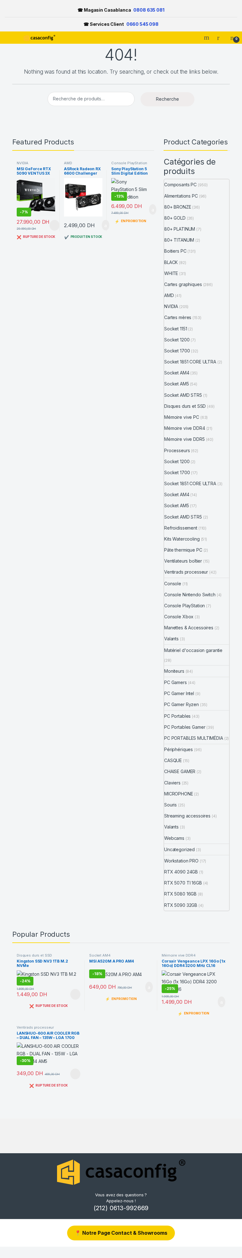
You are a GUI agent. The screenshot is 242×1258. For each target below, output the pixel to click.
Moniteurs (174, 671)
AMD (68, 163)
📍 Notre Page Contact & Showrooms (121, 1233)
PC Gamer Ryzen (181, 704)
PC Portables (177, 716)
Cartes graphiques (183, 284)
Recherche (167, 99)
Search (207, 37)
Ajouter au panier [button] (102, 225)
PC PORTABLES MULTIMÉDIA (193, 738)
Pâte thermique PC (183, 550)
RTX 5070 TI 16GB (183, 882)
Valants (171, 638)
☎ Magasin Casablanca (121, 10)
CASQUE (173, 760)
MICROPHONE (178, 793)
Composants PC (180, 184)
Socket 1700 (177, 350)
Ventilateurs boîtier (183, 561)
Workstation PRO (181, 860)
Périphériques (178, 749)
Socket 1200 (176, 339)
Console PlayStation (129, 163)
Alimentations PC (181, 196)
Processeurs (177, 450)
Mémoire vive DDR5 (184, 439)
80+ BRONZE (177, 207)
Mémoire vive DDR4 (184, 428)
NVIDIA (22, 163)
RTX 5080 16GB (180, 893)
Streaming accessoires (187, 815)
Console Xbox (178, 616)
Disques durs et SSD (185, 406)
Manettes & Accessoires (188, 627)
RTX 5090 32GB (180, 905)
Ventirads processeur (186, 572)
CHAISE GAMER (179, 771)
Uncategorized (179, 849)
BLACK (171, 262)
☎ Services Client (121, 24)
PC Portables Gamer (184, 727)
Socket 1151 (175, 328)
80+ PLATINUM (179, 229)
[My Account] (220, 37)
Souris (170, 804)
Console (172, 583)
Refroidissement (180, 528)
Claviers (172, 782)
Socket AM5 (176, 383)
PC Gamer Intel (179, 693)
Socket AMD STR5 (183, 395)
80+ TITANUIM (179, 240)
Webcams (174, 838)
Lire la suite (54, 225)
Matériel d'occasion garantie (193, 650)
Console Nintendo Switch (190, 594)
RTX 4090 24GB (181, 871)
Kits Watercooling (182, 539)
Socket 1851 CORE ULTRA (190, 361)
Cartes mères (177, 317)
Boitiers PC (175, 251)
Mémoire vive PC (181, 417)
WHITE (171, 273)
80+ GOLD (175, 218)
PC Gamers (175, 682)
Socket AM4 (176, 372)
